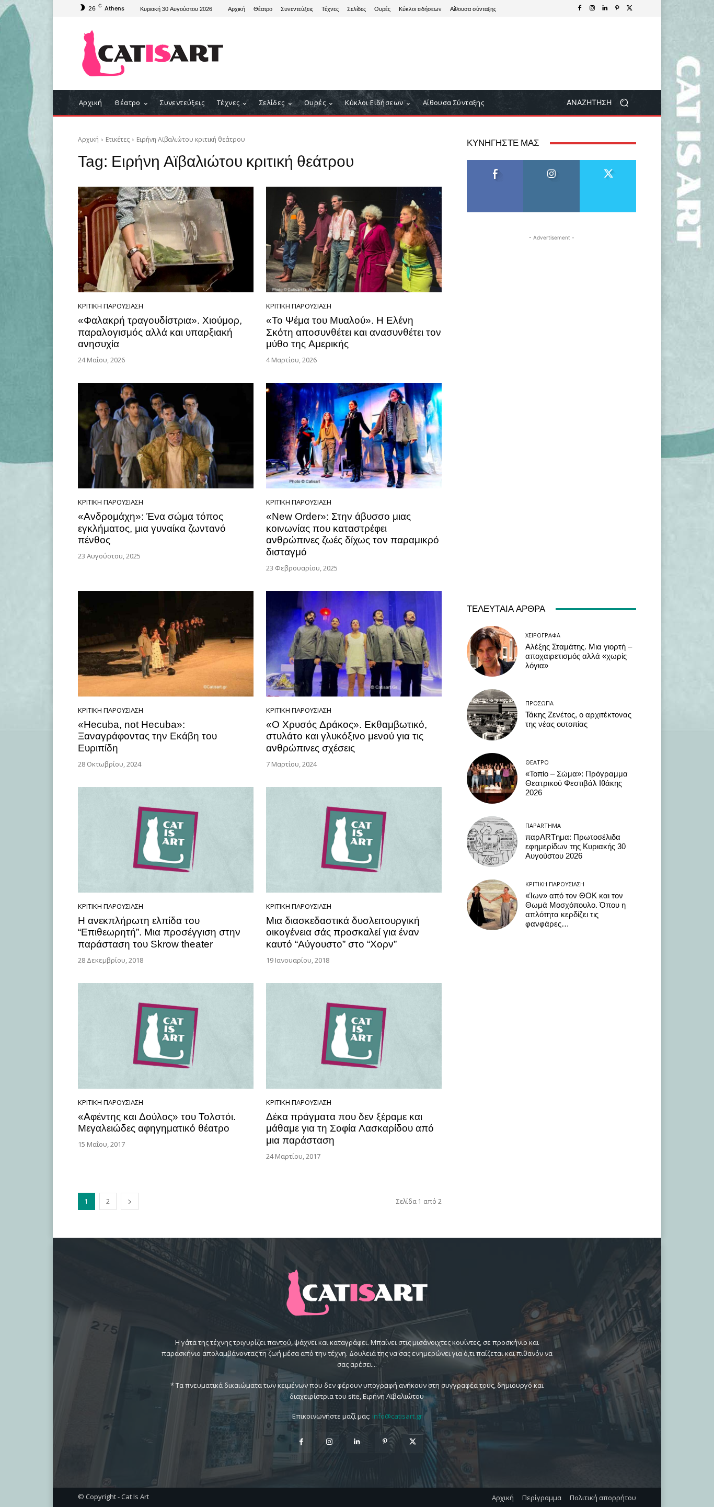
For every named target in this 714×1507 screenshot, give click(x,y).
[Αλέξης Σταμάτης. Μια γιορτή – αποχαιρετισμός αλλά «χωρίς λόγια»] (492, 651)
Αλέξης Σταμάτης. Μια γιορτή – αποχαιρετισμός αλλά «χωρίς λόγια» (578, 656)
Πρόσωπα (539, 703)
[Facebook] (579, 8)
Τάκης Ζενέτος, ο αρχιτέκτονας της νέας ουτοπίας (578, 719)
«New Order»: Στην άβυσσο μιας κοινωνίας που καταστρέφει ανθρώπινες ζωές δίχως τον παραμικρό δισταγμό (352, 534)
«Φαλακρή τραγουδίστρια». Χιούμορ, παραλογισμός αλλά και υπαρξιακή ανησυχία (160, 332)
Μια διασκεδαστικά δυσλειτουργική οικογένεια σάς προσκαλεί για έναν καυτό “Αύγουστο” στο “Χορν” (343, 933)
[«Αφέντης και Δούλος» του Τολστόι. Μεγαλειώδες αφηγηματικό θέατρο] (166, 1036)
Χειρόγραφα (542, 635)
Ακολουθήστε (551, 164)
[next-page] (130, 1201)
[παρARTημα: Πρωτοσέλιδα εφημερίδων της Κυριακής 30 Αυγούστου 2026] (492, 841)
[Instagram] (592, 8)
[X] (630, 8)
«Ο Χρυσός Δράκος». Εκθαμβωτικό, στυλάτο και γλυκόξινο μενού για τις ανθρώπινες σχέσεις (346, 736)
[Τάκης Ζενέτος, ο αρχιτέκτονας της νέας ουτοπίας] (492, 714)
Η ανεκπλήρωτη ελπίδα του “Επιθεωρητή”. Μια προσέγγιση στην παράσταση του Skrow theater (159, 933)
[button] (601, 102)
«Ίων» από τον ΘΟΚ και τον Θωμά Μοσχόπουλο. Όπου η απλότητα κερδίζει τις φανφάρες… (575, 910)
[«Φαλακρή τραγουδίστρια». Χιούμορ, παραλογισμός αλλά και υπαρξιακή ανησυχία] (166, 239)
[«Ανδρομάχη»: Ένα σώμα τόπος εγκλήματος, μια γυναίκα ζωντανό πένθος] (166, 435)
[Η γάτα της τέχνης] (153, 53)
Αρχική (88, 139)
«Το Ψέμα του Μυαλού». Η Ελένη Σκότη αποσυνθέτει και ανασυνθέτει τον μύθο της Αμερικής (353, 332)
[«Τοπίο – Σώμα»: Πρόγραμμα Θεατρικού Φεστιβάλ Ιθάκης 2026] (492, 778)
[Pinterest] (617, 8)
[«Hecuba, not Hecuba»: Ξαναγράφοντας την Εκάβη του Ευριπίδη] (166, 644)
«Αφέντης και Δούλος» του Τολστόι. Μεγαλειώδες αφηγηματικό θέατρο (157, 1123)
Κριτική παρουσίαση (110, 306)
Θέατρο (537, 762)
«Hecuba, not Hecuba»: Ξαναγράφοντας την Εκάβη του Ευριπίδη (147, 736)
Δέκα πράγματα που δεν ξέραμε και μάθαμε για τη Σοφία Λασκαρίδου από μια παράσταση (350, 1129)
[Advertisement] (443, 53)
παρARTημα (543, 825)
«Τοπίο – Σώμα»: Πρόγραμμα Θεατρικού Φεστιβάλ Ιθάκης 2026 (576, 783)
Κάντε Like (495, 164)
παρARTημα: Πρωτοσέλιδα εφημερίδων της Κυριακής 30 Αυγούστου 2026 (575, 846)
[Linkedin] (604, 8)
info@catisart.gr (397, 1416)
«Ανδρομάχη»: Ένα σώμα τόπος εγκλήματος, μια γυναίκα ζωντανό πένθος (152, 528)
